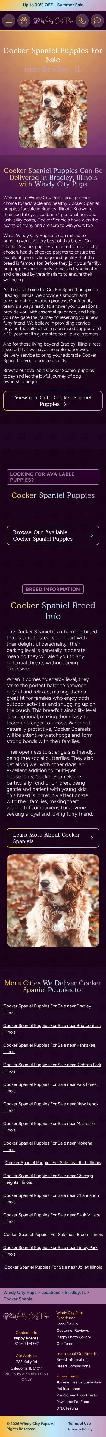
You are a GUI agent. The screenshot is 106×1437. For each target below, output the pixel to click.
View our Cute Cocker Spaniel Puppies (53, 400)
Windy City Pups (19, 1292)
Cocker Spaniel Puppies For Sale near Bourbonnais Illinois (52, 1029)
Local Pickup (67, 1324)
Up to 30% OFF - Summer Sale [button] (53, 4)
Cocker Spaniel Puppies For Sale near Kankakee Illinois (49, 1048)
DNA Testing (67, 1408)
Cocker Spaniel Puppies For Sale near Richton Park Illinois (52, 1068)
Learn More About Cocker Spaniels (46, 837)
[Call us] (82, 20)
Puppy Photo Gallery (74, 1337)
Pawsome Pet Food (73, 1401)
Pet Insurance (68, 1388)
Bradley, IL (76, 1292)
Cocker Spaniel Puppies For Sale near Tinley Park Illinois (50, 1251)
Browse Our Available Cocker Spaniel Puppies (43, 535)
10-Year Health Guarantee (79, 1382)
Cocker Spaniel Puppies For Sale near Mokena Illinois (47, 1146)
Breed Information (72, 1359)
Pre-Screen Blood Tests (77, 1395)
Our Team (65, 1343)
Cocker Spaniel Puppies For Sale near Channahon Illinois (51, 1198)
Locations (50, 1292)
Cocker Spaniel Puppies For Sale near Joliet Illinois (53, 1267)
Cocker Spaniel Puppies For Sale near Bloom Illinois (53, 1234)
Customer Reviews (73, 1330)
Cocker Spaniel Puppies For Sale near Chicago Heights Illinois (48, 1179)
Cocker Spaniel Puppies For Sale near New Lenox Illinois (51, 1107)
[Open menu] (8, 20)
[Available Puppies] (23, 20)
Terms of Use (79, 1423)
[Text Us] (97, 20)
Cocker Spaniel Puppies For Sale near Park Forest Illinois (50, 1087)
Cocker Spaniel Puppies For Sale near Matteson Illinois (49, 1127)
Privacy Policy (80, 1429)
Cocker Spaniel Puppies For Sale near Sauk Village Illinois (52, 1218)
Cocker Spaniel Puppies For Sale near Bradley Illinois (47, 1009)
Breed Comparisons (73, 1366)
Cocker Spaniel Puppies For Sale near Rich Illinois (53, 1162)
